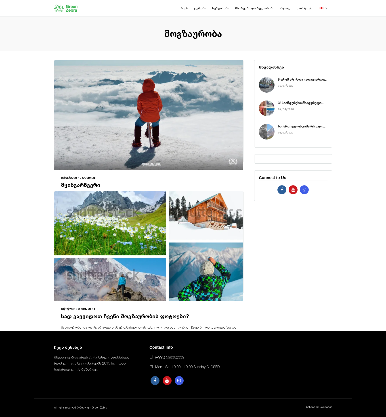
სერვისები (220, 8)
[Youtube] (293, 189)
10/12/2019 (68, 309)
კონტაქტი (305, 8)
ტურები (200, 8)
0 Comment (88, 178)
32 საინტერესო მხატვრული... (300, 103)
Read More (70, 358)
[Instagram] (304, 189)
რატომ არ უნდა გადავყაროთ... (302, 79)
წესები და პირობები (319, 407)
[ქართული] (325, 8)
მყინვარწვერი (80, 185)
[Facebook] (281, 189)
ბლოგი (286, 8)
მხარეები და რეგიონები (254, 8)
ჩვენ (184, 8)
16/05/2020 (69, 178)
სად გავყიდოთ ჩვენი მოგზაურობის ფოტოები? (125, 316)
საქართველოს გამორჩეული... (301, 126)
